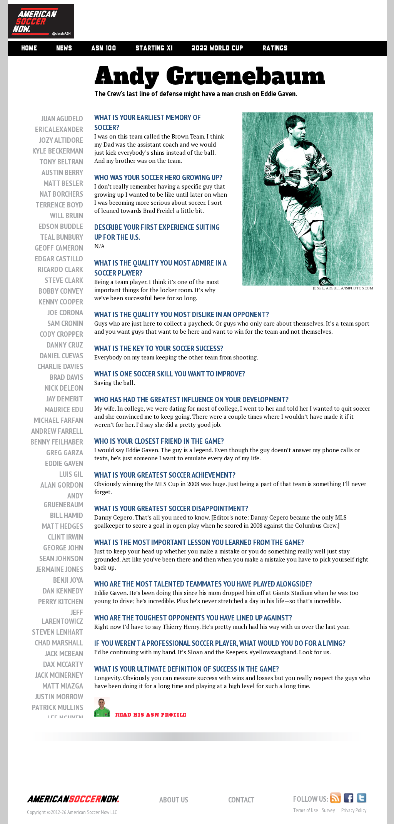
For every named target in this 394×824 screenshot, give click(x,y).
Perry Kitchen (60, 602)
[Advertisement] (222, 21)
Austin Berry (62, 172)
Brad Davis (66, 377)
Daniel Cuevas (61, 356)
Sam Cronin (65, 323)
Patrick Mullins (57, 707)
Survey (328, 810)
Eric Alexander (59, 129)
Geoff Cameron (59, 248)
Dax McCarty (63, 664)
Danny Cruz (65, 345)
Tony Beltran (61, 162)
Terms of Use (305, 810)
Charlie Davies (60, 366)
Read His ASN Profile (150, 715)
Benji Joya (68, 580)
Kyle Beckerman (57, 151)
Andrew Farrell (57, 431)
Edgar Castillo (59, 259)
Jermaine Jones (59, 569)
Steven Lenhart (57, 632)
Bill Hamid (66, 515)
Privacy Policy (353, 810)
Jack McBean (64, 654)
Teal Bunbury (61, 237)
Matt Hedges (62, 526)
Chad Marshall (59, 643)
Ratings (274, 48)
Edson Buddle (60, 226)
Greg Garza (64, 453)
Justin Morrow (59, 697)
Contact (241, 800)
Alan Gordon (61, 485)
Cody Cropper (61, 334)
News (64, 48)
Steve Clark (64, 280)
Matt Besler (63, 183)
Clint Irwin (65, 537)
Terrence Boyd (59, 205)
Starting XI (153, 48)
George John (63, 548)
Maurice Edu (64, 409)
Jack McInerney (59, 675)
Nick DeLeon (64, 388)
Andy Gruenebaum (63, 500)
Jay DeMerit (65, 399)
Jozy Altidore (61, 140)
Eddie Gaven (64, 463)
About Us (173, 800)
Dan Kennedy (63, 591)
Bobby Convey (60, 291)
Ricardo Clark (60, 269)
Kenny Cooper (60, 302)
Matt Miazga (62, 686)
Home (29, 48)
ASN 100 (103, 48)
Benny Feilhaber (56, 442)
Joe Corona (65, 313)
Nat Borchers (61, 194)
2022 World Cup (217, 48)
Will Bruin (66, 216)
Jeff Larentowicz (62, 616)
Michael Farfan (58, 420)
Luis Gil (71, 474)
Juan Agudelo (62, 119)
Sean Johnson (61, 558)
